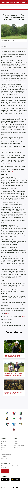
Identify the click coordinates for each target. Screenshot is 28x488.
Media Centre (4, 452)
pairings (7, 313)
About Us (3, 443)
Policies (15, 441)
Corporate (3, 438)
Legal (15, 438)
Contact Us (3, 441)
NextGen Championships (14, 12)
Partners (3, 447)
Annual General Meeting (19, 445)
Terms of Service (17, 443)
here (9, 163)
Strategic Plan (17, 447)
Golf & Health (4, 456)
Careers (2, 450)
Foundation (3, 445)
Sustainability (4, 458)
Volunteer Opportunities (6, 454)
